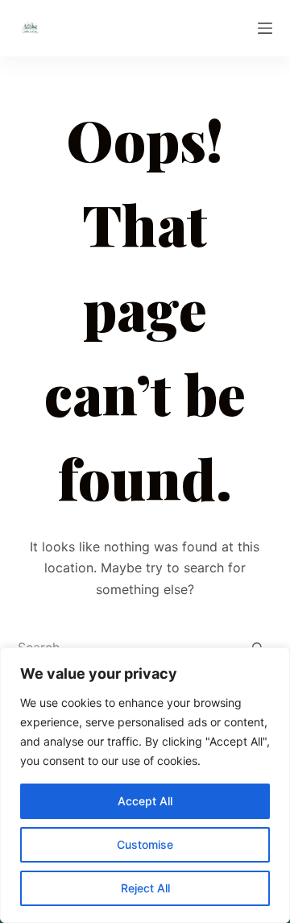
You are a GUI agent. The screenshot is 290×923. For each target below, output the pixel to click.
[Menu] (265, 28)
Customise (145, 844)
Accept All (145, 801)
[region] (145, 785)
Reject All (145, 888)
